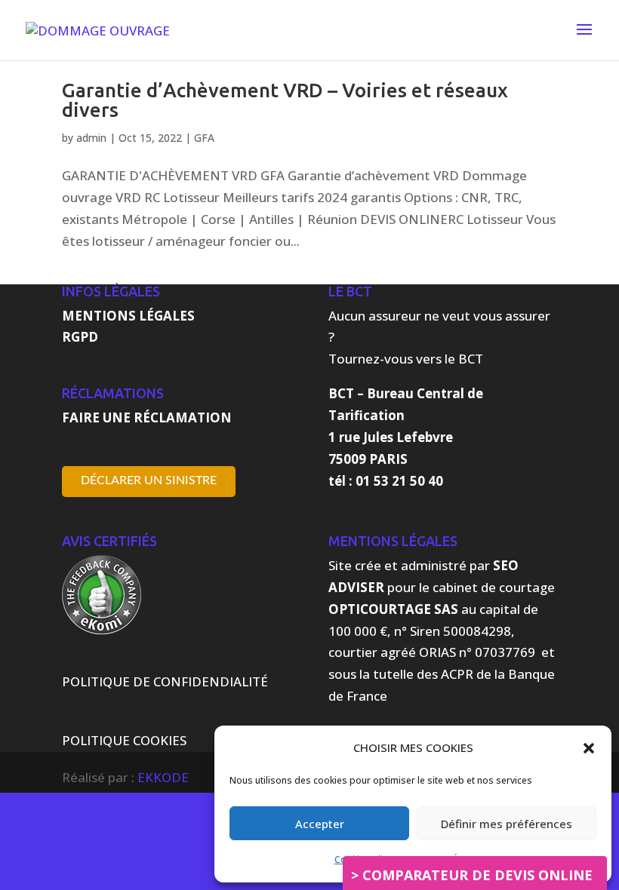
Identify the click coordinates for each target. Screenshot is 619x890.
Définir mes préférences (506, 823)
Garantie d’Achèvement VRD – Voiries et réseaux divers (285, 100)
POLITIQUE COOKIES (124, 740)
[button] (588, 748)
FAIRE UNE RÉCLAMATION (147, 417)
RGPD (80, 336)
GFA (204, 137)
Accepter (319, 823)
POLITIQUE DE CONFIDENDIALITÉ (165, 681)
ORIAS (437, 652)
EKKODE (163, 777)
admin (91, 137)
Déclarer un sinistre (149, 480)
